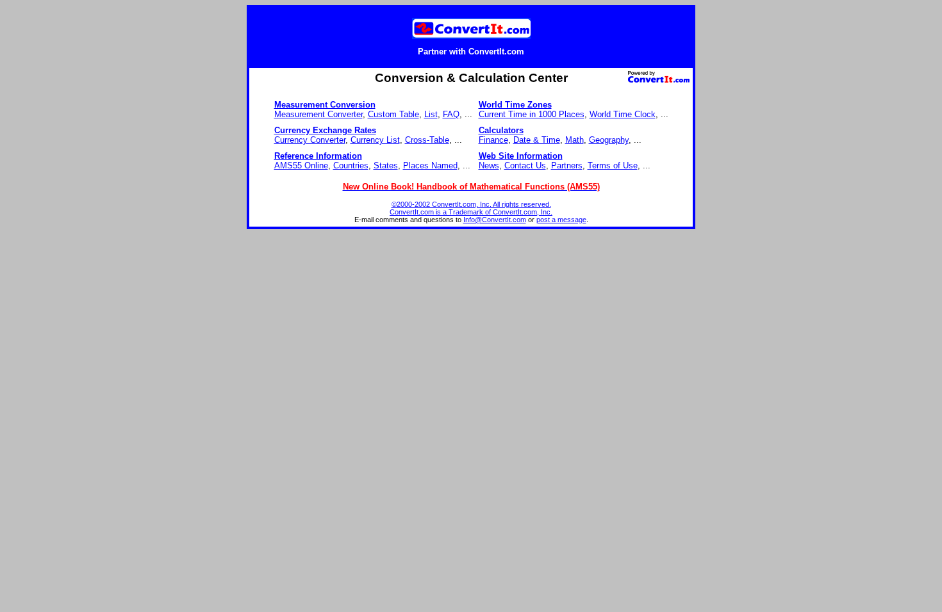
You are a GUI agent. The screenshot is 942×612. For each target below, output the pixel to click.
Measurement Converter (318, 114)
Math (574, 140)
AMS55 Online (301, 165)
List (431, 114)
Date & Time (536, 140)
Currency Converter (309, 140)
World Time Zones (515, 104)
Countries (350, 165)
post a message (561, 219)
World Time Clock (623, 114)
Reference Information (318, 156)
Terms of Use (613, 165)
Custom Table (393, 114)
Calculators (501, 130)
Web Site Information (521, 156)
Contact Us (525, 165)
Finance (493, 140)
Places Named (430, 165)
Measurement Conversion (325, 104)
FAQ (451, 114)
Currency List (375, 140)
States (386, 165)
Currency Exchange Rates (325, 130)
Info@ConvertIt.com (494, 219)
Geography (609, 140)
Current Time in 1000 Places (531, 114)
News (489, 165)
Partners (567, 165)
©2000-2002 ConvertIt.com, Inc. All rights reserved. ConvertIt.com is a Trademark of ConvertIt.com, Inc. (471, 208)
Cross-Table (427, 140)
